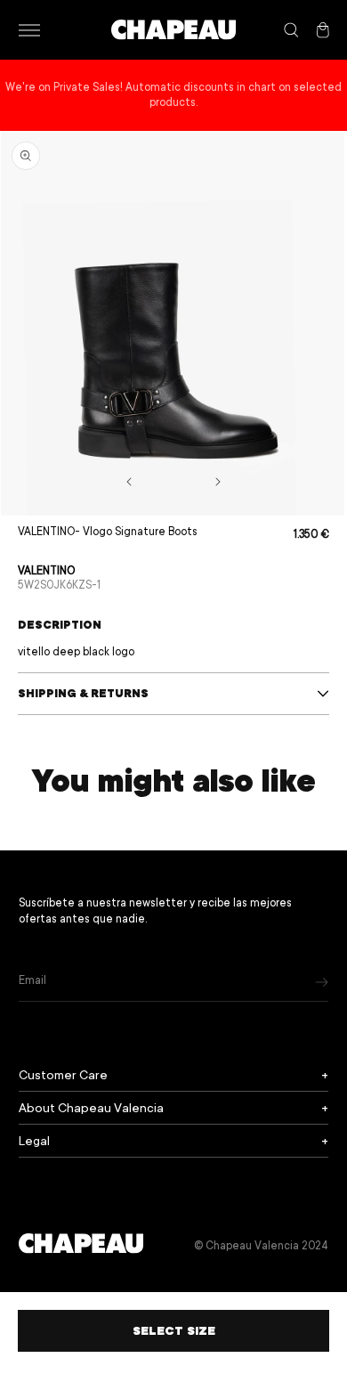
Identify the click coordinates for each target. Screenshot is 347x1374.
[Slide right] (218, 481)
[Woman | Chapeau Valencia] (173, 30)
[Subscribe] (321, 982)
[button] (28, 30)
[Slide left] (129, 481)
